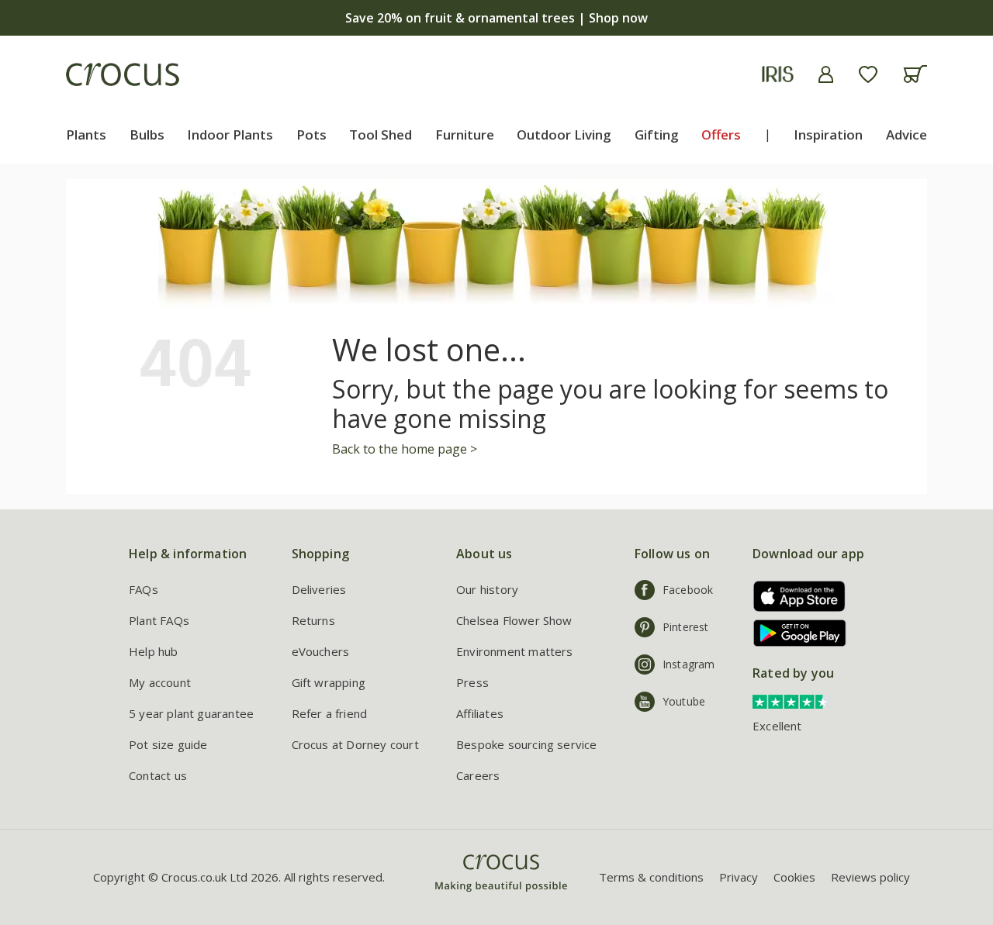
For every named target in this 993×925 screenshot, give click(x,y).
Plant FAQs (159, 620)
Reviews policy (870, 877)
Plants (86, 134)
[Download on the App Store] (794, 596)
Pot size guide (168, 744)
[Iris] (778, 74)
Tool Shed (380, 134)
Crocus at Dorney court (355, 744)
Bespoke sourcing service (526, 744)
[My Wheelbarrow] (915, 74)
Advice (906, 134)
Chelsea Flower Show (514, 620)
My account (160, 682)
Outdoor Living (564, 134)
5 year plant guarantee (191, 713)
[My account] (825, 74)
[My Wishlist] (868, 74)
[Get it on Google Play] (794, 633)
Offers (721, 134)
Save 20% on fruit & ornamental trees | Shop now (496, 17)
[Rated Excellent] (791, 700)
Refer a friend (330, 713)
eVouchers (321, 651)
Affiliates (479, 713)
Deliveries (319, 589)
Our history (487, 589)
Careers (478, 775)
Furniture (464, 134)
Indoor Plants (230, 134)
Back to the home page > (404, 448)
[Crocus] (122, 74)
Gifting (657, 134)
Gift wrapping (328, 682)
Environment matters (514, 651)
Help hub (153, 651)
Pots (311, 134)
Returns (313, 620)
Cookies (794, 877)
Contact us (158, 775)
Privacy (738, 877)
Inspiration (828, 134)
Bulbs (147, 134)
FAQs (143, 589)
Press (472, 682)
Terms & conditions (651, 877)
